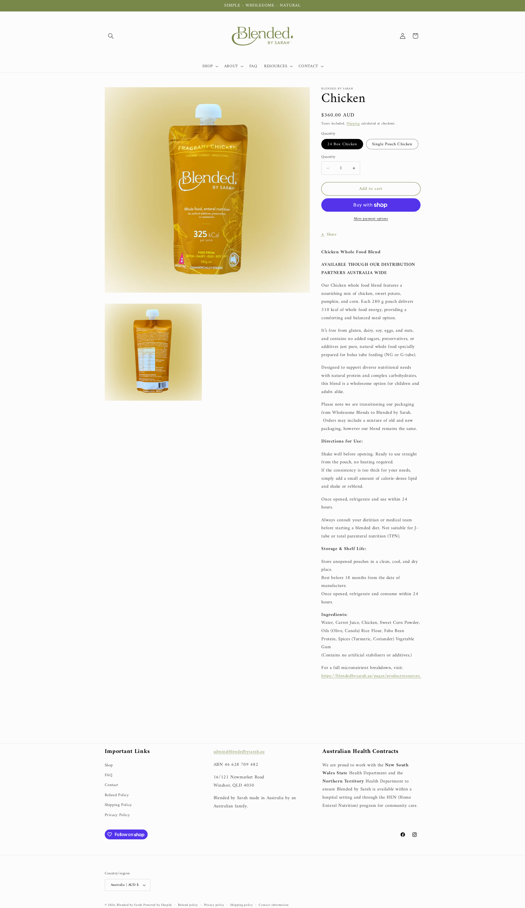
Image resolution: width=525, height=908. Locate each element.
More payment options (371, 219)
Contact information (274, 905)
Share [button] (331, 234)
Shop (109, 765)
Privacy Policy (117, 815)
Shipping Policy (118, 804)
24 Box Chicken (342, 144)
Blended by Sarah (130, 905)
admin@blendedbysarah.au (239, 752)
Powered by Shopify (157, 905)
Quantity (328, 157)
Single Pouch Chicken (392, 144)
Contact (111, 784)
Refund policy (188, 905)
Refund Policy (117, 795)
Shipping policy (241, 905)
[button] (111, 36)
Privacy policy (214, 905)
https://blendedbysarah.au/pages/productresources (371, 676)
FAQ (109, 775)
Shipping (353, 124)
